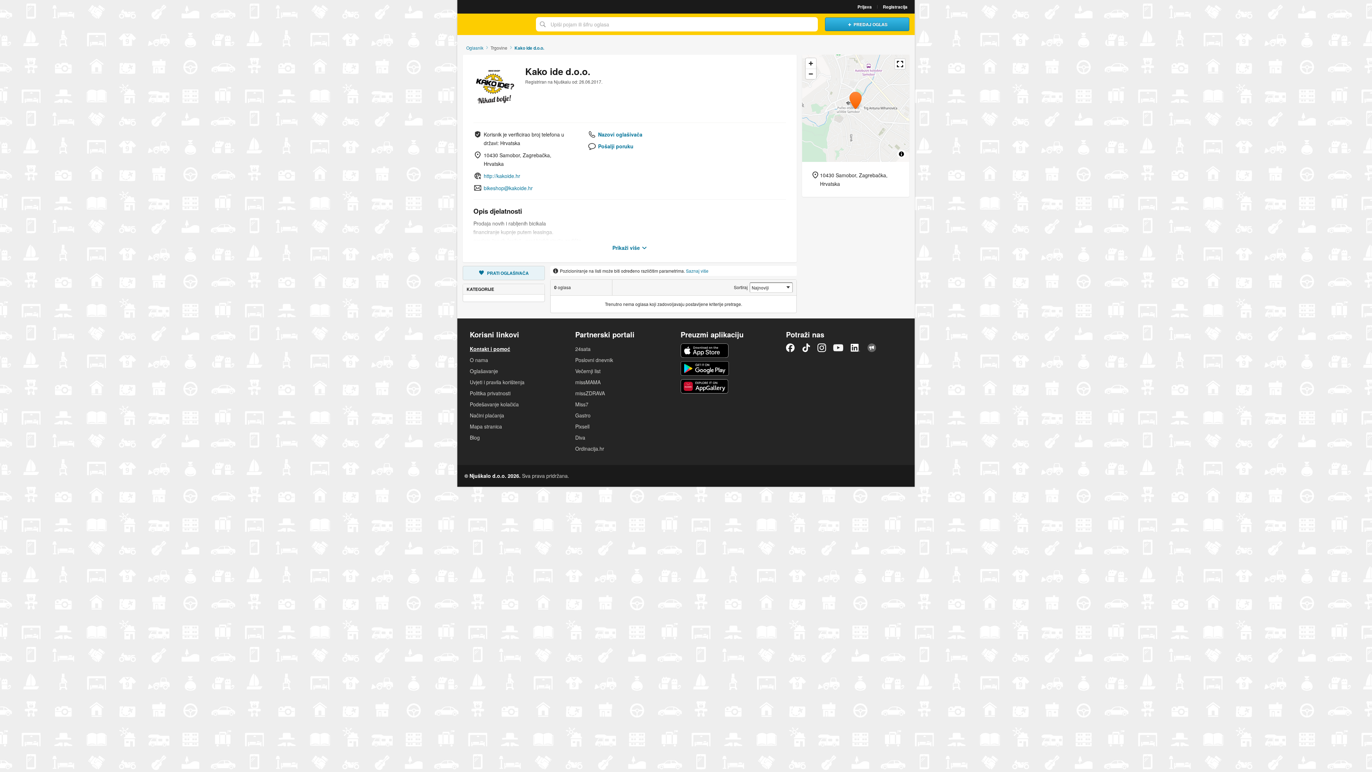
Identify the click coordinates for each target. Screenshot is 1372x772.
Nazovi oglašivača (620, 134)
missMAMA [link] (588, 382)
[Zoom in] (811, 63)
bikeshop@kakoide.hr (508, 188)
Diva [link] (580, 437)
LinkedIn (855, 347)
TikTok (806, 347)
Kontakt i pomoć (490, 348)
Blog (475, 437)
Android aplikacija (705, 368)
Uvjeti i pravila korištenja (497, 382)
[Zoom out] (811, 74)
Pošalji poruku (615, 146)
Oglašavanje (484, 371)
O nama (479, 359)
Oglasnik (474, 48)
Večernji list (588, 371)
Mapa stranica (486, 426)
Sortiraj (741, 287)
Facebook (790, 347)
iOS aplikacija (705, 350)
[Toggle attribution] (901, 154)
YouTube (838, 347)
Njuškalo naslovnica (495, 24)
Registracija (895, 7)
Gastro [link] (583, 415)
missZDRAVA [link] (590, 393)
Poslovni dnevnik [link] (594, 359)
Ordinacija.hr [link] (589, 448)
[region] (855, 108)
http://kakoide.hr (502, 175)
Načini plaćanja (487, 415)
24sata (583, 348)
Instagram (821, 347)
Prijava (865, 7)
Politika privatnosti (490, 393)
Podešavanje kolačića (494, 404)
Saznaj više (697, 271)
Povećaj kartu (900, 64)
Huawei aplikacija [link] (705, 386)
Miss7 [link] (581, 404)
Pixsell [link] (582, 426)
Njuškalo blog (872, 347)
